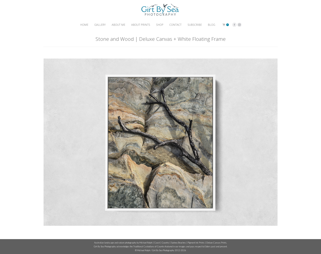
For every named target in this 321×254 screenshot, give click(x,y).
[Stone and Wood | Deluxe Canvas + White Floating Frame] (160, 142)
